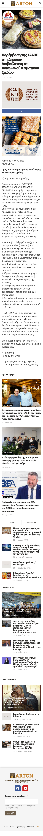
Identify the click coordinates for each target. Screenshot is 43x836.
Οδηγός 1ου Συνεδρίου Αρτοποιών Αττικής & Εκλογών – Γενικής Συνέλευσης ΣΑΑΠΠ (24, 745)
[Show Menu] (3, 3)
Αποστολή (10, 813)
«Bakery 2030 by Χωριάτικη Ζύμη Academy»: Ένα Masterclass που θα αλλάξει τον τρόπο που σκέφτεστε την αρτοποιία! (26, 549)
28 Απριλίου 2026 (8, 515)
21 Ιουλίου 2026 (7, 467)
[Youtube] (25, 788)
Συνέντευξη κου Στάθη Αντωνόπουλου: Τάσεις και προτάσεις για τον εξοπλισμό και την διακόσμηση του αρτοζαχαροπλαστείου (26, 627)
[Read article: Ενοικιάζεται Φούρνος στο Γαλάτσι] (6, 716)
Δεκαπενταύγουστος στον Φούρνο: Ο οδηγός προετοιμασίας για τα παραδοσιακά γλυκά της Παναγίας (26, 729)
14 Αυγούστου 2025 (13, 708)
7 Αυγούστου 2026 (22, 736)
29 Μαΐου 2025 (21, 652)
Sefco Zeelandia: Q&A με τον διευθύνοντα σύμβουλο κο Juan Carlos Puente (21, 610)
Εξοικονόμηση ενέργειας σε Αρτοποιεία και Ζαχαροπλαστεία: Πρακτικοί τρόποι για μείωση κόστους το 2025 (27, 532)
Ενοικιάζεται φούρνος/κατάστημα (24, 563)
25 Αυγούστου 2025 (23, 635)
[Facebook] (18, 788)
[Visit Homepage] (21, 3)
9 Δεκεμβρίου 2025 (23, 719)
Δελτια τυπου (8, 405)
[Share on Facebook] (21, 111)
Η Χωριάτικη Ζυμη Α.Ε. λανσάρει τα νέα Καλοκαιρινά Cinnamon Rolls (27, 575)
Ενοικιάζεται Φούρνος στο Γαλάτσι (26, 715)
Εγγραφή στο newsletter (16, 796)
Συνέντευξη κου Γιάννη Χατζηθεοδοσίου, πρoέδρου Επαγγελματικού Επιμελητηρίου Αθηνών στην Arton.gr (27, 645)
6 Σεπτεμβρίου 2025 (13, 615)
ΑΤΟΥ (37, 827)
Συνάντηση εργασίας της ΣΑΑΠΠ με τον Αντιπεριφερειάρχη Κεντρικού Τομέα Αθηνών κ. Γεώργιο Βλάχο (20, 460)
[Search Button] (40, 3)
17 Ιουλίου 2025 (7, 78)
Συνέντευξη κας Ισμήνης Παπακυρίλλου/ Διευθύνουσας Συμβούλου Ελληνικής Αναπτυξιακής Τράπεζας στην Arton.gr (25, 662)
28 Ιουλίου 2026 (7, 422)
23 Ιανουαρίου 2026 (23, 751)
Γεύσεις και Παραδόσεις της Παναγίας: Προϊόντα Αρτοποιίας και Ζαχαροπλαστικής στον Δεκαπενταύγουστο (20, 701)
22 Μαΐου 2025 (21, 670)
